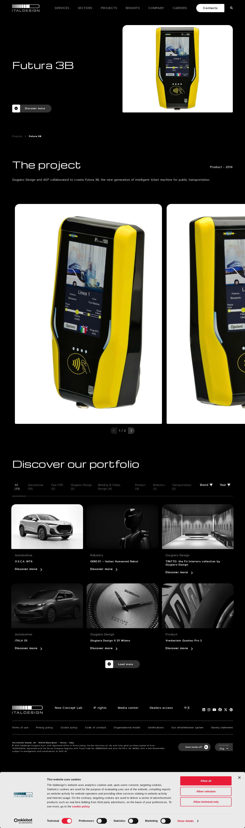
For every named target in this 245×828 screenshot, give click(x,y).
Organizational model (127, 727)
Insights (133, 8)
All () (17, 487)
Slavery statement (222, 727)
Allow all (206, 780)
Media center (128, 708)
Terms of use (20, 727)
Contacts (210, 8)
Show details (185, 820)
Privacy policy (44, 727)
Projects (109, 8)
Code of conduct (95, 727)
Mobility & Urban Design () (109, 487)
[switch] (102, 821)
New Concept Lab (68, 708)
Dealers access (161, 708)
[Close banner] (239, 777)
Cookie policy (69, 727)
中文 (187, 708)
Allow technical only (206, 801)
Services (62, 8)
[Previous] (113, 430)
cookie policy (81, 806)
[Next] (131, 430)
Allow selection (206, 791)
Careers (180, 8)
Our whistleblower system (187, 727)
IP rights (100, 708)
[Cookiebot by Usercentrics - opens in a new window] (23, 821)
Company (156, 8)
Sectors (85, 8)
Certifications (156, 727)
